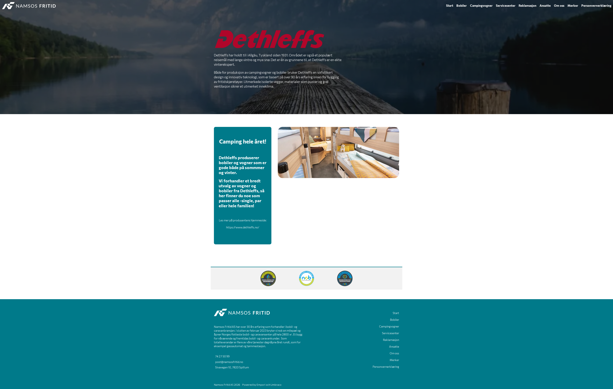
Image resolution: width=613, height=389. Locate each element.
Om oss (559, 5)
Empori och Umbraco (269, 384)
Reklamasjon (527, 5)
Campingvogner (481, 5)
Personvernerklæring (596, 5)
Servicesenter (505, 5)
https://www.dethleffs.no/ (242, 227)
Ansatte (545, 5)
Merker (573, 5)
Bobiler (461, 5)
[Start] (222, 5)
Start (449, 5)
